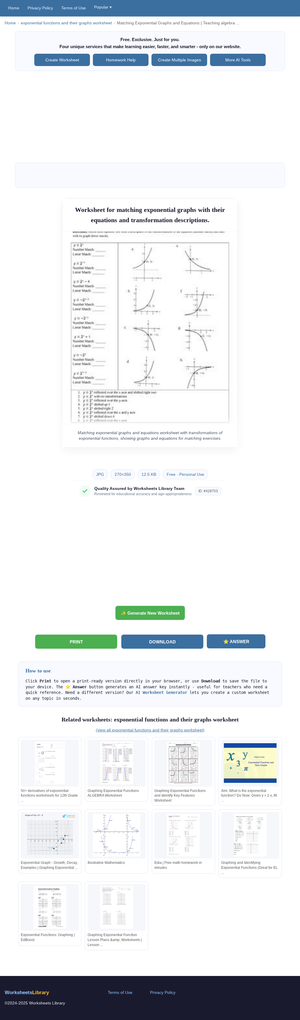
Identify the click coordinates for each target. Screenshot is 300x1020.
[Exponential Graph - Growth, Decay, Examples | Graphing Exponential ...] (49, 835)
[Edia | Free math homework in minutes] (183, 835)
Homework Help (121, 60)
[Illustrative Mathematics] (116, 835)
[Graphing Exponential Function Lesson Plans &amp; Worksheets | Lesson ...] (116, 907)
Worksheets (27, 992)
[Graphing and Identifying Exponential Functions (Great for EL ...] (250, 835)
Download (162, 641)
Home (13, 8)
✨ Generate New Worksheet (150, 613)
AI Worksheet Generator (161, 692)
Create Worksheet (62, 60)
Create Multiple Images (179, 60)
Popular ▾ (103, 7)
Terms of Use (73, 8)
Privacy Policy (40, 8)
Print (76, 641)
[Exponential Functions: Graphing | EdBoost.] (49, 907)
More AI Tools (237, 60)
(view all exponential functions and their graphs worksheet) (150, 730)
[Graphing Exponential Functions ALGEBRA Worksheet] (116, 763)
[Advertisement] (150, 117)
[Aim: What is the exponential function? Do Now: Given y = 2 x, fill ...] (250, 763)
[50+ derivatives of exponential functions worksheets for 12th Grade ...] (49, 763)
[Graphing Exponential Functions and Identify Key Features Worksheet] (183, 763)
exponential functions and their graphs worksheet (66, 23)
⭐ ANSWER (236, 641)
